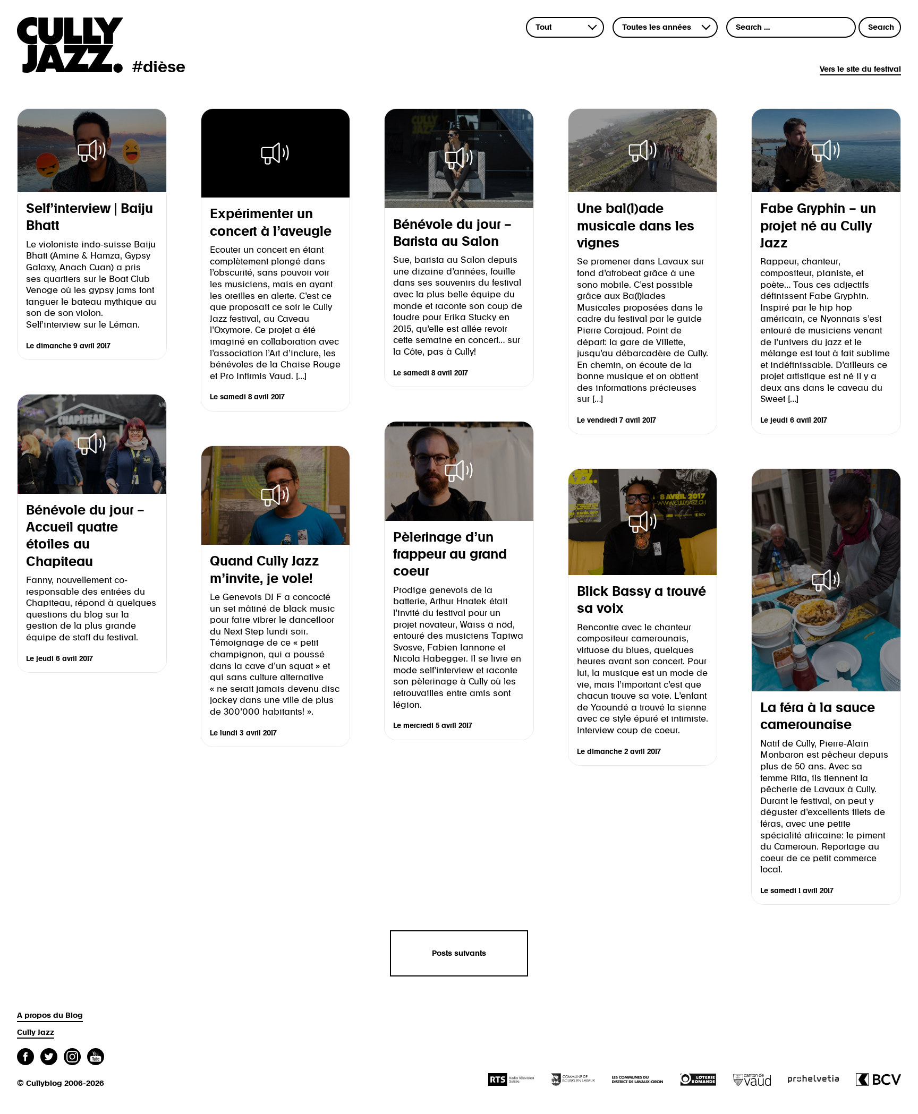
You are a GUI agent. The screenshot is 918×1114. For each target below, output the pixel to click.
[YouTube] (95, 1058)
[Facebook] (25, 1058)
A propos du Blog (50, 1015)
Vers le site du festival (860, 69)
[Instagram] (72, 1058)
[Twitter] (48, 1058)
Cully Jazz (35, 1032)
